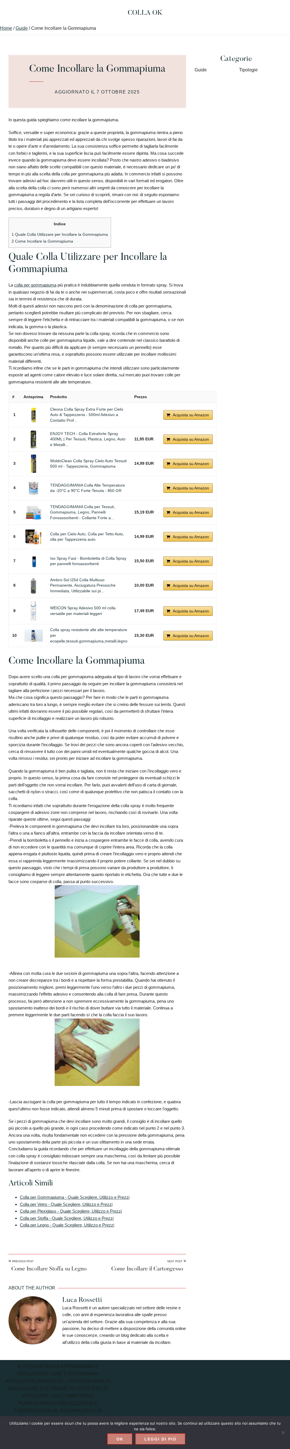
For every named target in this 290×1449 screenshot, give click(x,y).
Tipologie (248, 69)
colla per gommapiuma (35, 285)
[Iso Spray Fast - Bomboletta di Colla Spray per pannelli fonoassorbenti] (33, 561)
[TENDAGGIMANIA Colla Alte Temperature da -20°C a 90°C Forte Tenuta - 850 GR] (33, 488)
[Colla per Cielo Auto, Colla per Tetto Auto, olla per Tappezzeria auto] (33, 537)
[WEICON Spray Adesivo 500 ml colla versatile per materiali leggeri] (33, 611)
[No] (283, 1432)
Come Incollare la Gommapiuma (42, 241)
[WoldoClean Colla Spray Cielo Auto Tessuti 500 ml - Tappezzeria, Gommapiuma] (33, 464)
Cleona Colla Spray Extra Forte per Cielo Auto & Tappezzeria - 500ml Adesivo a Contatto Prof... (86, 415)
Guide (201, 69)
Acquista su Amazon (191, 415)
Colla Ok (145, 13)
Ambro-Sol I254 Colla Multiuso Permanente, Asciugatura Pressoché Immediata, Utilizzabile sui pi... (83, 585)
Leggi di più (160, 1439)
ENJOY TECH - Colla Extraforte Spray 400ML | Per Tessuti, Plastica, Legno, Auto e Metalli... (87, 439)
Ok (119, 1439)
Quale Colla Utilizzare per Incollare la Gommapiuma (60, 234)
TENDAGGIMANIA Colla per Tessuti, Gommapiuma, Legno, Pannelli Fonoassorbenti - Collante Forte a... (82, 512)
